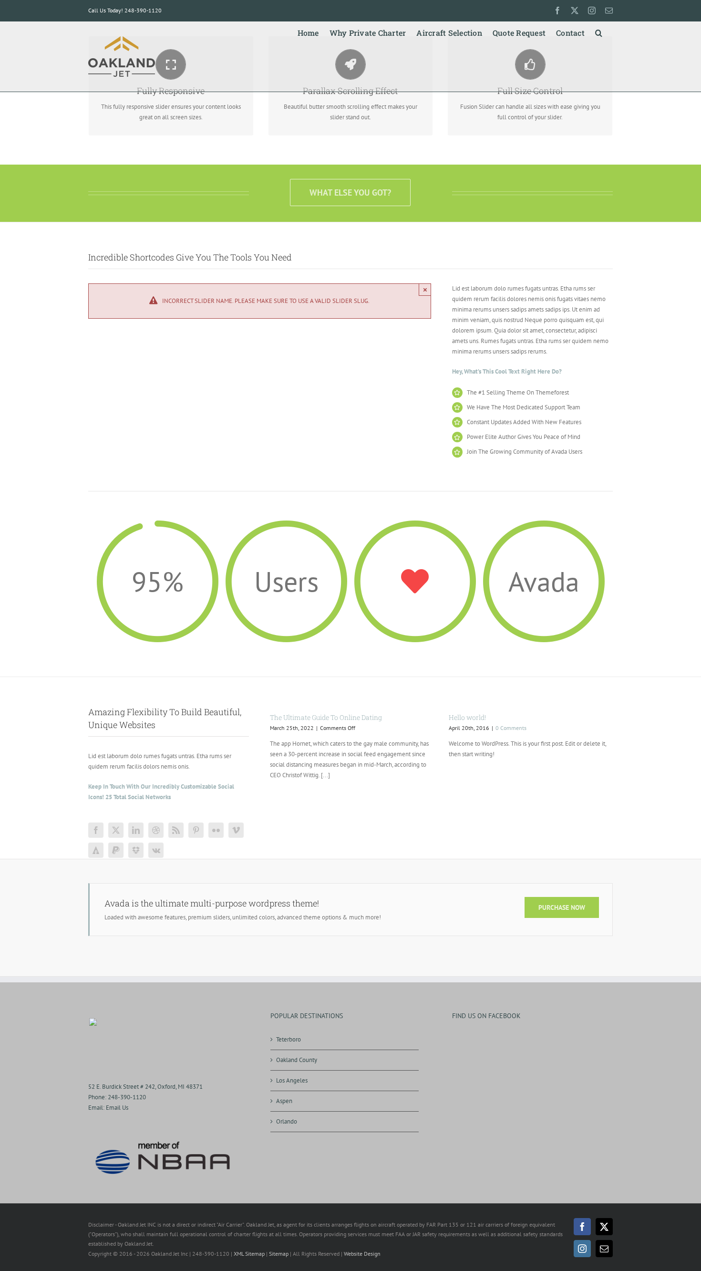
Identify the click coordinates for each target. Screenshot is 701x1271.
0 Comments (510, 727)
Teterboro (288, 1039)
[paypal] (116, 850)
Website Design (362, 1253)
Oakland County (296, 1060)
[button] (598, 31)
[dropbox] (136, 850)
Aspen (284, 1101)
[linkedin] (136, 830)
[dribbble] (156, 830)
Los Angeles (292, 1080)
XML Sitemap (249, 1253)
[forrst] (95, 850)
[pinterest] (196, 830)
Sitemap (279, 1253)
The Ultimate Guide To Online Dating (326, 717)
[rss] (176, 830)
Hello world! (467, 717)
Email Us (117, 1108)
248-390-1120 (127, 1097)
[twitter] (116, 830)
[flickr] (216, 830)
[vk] (156, 850)
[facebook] (95, 830)
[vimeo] (236, 830)
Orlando (286, 1121)
